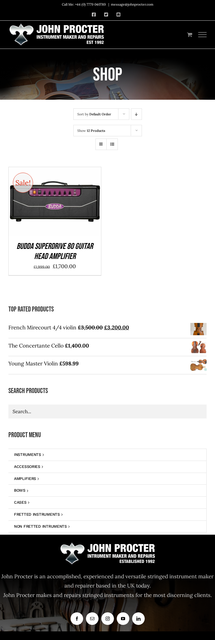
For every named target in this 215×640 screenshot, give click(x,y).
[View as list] (112, 144)
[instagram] (107, 618)
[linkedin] (138, 618)
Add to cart (42, 203)
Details (73, 203)
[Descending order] (136, 114)
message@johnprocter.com (132, 4)
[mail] (92, 618)
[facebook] (77, 618)
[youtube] (123, 618)
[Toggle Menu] (202, 34)
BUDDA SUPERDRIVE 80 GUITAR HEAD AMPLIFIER (55, 251)
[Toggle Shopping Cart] (189, 34)
